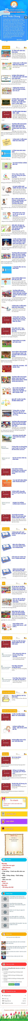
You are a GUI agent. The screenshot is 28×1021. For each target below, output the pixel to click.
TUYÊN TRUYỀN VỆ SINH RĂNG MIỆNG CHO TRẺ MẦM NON (18, 642)
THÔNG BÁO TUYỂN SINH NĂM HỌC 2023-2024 (19, 306)
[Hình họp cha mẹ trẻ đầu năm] (3, 938)
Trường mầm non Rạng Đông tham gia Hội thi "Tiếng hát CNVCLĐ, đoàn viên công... (19, 412)
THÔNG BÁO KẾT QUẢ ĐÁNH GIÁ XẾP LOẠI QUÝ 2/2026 (19, 533)
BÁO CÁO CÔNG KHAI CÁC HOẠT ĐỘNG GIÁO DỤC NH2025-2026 (19, 546)
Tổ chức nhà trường (13, 839)
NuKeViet (12, 1010)
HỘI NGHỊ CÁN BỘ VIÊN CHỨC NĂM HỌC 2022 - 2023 (19, 437)
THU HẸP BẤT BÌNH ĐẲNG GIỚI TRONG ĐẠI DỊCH (20, 480)
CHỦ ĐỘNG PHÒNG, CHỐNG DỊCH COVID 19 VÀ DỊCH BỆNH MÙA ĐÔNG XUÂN (19, 471)
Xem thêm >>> (20, 39)
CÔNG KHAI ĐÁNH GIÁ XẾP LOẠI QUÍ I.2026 (19, 569)
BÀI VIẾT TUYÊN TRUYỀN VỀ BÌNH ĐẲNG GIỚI (19, 399)
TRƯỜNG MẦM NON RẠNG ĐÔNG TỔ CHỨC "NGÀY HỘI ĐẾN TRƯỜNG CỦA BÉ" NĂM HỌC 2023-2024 (20, 293)
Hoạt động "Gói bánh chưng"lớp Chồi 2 (17, 666)
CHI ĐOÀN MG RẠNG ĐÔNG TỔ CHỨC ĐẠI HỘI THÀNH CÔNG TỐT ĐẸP (19, 516)
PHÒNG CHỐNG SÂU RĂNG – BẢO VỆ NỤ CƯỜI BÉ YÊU (20, 728)
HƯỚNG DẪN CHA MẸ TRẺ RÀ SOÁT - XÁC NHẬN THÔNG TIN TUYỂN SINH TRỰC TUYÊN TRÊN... (19, 101)
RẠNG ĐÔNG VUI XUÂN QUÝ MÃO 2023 (19, 341)
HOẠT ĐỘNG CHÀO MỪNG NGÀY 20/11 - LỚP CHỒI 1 (19, 625)
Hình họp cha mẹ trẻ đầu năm (13, 937)
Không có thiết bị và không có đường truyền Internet (14, 979)
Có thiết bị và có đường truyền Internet (13, 981)
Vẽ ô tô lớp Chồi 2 (16, 757)
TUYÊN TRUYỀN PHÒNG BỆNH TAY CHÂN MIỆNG (18, 714)
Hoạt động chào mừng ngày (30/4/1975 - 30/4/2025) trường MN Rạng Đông (17, 905)
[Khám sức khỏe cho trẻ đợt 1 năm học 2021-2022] (3, 953)
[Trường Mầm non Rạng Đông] (14, 4)
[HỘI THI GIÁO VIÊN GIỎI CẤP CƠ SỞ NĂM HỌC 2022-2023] (3, 943)
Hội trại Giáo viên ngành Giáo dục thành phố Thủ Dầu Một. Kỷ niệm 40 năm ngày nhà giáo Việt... (16, 948)
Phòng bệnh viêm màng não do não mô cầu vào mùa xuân (19, 214)
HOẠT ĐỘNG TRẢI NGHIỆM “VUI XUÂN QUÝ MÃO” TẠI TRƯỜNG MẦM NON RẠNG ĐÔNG (19, 354)
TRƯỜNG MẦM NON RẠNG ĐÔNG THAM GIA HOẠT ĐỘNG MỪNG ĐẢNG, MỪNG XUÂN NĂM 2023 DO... (19, 379)
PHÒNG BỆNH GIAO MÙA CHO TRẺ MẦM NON (19, 740)
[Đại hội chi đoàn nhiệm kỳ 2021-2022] (3, 957)
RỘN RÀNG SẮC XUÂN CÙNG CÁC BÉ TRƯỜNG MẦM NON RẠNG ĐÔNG (18, 613)
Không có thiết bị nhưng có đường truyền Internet (13, 976)
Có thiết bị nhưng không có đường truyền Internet (13, 972)
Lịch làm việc (14, 840)
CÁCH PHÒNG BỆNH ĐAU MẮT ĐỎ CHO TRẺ (19, 278)
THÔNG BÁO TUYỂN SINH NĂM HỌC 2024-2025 (20, 139)
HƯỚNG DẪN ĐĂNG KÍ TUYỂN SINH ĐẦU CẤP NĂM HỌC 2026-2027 (19, 77)
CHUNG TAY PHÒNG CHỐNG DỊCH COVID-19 (19, 503)
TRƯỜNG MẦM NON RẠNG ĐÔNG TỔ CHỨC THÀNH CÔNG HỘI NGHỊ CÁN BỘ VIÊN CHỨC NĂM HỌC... (19, 255)
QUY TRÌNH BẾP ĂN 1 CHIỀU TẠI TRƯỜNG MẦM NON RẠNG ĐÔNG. (17, 917)
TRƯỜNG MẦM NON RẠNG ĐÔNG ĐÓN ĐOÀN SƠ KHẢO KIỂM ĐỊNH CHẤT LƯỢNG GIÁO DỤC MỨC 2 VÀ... (19, 126)
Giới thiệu (13, 837)
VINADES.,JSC (24, 1010)
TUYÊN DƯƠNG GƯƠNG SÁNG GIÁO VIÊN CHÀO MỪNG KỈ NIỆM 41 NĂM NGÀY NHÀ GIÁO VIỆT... (19, 241)
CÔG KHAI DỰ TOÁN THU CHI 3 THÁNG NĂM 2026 (19, 557)
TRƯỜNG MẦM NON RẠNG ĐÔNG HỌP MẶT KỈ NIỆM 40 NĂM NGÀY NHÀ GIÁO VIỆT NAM (19, 424)
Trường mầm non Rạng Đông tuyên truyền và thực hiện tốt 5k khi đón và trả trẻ (19, 448)
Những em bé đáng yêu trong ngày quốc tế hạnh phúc (19, 771)
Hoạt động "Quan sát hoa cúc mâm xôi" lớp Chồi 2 (19, 678)
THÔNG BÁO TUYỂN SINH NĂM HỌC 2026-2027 (20, 63)
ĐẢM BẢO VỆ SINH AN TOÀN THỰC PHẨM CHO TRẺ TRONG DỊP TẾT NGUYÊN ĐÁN (18, 227)
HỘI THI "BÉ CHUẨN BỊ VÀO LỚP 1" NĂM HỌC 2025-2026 (19, 600)
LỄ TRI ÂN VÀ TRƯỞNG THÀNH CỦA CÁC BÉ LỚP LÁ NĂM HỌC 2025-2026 (19, 588)
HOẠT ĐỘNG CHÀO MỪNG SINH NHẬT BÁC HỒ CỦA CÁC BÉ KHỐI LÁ (17, 897)
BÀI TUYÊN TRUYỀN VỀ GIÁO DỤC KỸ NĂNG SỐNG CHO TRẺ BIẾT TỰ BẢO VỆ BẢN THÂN (19, 390)
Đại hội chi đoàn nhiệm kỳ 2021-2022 (14, 956)
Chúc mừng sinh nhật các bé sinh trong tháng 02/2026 (19, 655)
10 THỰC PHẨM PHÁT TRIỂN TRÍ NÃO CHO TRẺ (20, 187)
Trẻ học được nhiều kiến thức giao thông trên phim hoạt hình (19, 175)
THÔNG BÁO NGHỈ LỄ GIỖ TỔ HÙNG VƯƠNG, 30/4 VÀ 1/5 (19, 89)
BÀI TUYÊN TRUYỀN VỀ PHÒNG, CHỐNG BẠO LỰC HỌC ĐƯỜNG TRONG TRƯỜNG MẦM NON (19, 201)
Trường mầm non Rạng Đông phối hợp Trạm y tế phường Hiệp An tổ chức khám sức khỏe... (19, 319)
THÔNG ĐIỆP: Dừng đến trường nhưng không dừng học (19, 493)
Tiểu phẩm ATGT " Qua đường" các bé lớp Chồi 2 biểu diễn (18, 329)
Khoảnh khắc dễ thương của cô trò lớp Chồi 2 (19, 784)
